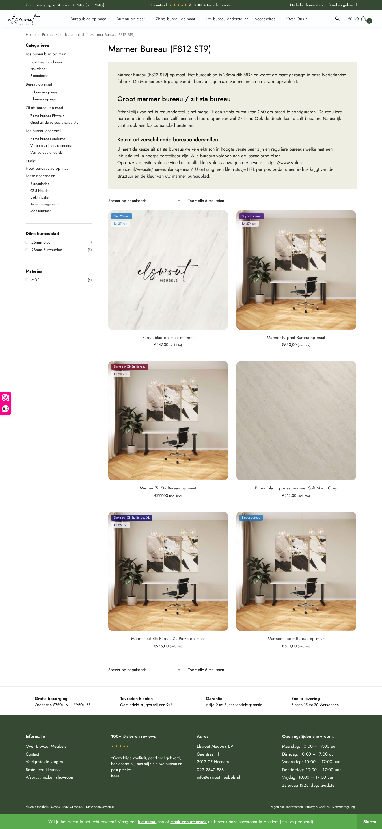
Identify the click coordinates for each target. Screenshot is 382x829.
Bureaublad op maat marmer (168, 337)
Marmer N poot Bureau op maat (296, 337)
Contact (32, 754)
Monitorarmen (41, 211)
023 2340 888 (210, 770)
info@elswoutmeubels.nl (218, 777)
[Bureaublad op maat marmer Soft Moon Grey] (296, 420)
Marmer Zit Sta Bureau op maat (168, 488)
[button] (361, 18)
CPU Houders (40, 190)
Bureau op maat (39, 84)
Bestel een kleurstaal (44, 770)
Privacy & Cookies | (318, 806)
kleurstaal (147, 822)
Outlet (30, 161)
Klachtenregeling (343, 806)
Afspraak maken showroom (50, 777)
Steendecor (39, 75)
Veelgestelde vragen (44, 762)
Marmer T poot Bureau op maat (296, 639)
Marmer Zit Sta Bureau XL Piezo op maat (168, 639)
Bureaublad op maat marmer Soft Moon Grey (296, 488)
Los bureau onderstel (43, 131)
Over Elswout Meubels (46, 746)
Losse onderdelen (40, 176)
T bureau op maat (43, 99)
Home (31, 34)
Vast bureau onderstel (47, 152)
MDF (35, 280)
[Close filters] (93, 46)
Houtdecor (38, 68)
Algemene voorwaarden (287, 806)
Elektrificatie (39, 197)
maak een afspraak (188, 822)
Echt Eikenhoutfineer (46, 62)
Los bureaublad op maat (46, 54)
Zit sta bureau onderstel (48, 139)
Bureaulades (39, 183)
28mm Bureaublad (46, 250)
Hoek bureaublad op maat (47, 168)
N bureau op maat (44, 92)
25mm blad (41, 242)
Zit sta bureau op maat (44, 107)
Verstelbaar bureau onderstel (52, 145)
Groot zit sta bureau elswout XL (54, 122)
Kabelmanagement (44, 204)
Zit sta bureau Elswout (47, 115)
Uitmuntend (168, 5)
